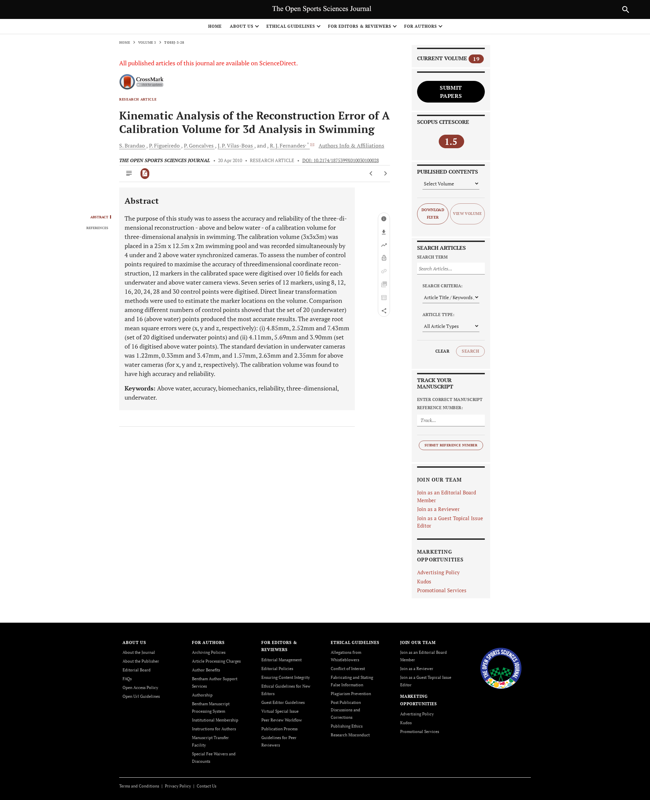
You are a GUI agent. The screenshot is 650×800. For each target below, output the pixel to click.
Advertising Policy (438, 572)
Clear (442, 351)
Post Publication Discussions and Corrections (346, 710)
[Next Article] (385, 173)
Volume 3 (147, 42)
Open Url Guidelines (141, 696)
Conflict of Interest (348, 668)
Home (215, 26)
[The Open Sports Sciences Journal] (501, 667)
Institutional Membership (215, 720)
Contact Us (206, 785)
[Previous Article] (371, 173)
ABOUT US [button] (242, 26)
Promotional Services (442, 590)
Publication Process (279, 728)
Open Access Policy (140, 687)
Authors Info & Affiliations (351, 145)
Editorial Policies (277, 668)
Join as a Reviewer (438, 509)
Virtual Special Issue (280, 711)
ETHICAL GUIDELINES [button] (290, 26)
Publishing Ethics (347, 726)
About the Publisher (141, 661)
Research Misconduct (350, 734)
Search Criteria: (442, 285)
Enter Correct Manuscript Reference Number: (450, 403)
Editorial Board (137, 669)
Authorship (202, 694)
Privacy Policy (178, 785)
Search (470, 351)
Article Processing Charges (216, 661)
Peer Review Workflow (281, 720)
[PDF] (145, 173)
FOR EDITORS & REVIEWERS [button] (359, 26)
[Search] (625, 9)
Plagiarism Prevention (351, 693)
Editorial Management (281, 659)
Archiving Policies (208, 652)
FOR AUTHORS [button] (420, 26)
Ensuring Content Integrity (285, 677)
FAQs (127, 678)
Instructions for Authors (214, 728)
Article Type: (438, 314)
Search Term (432, 257)
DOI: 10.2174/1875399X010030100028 (340, 160)
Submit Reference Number (451, 445)
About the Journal (139, 652)
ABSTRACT (99, 217)
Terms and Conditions (139, 785)
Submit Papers (451, 91)
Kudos (424, 581)
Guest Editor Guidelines (283, 702)
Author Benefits (206, 669)
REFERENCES (97, 228)
